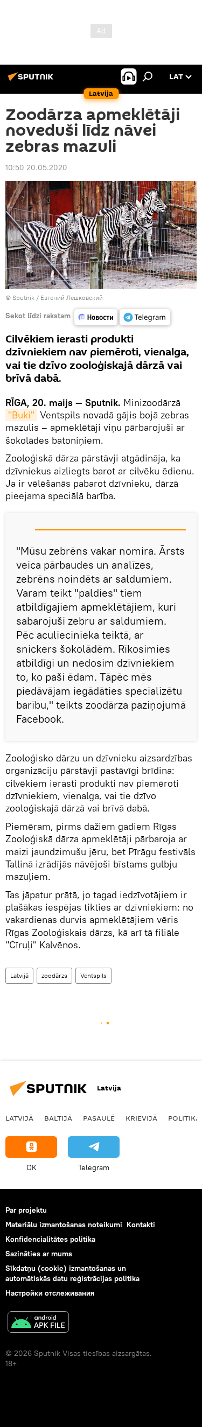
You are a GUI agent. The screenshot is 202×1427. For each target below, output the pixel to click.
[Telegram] (145, 317)
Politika (184, 1118)
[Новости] (95, 317)
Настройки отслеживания (49, 1293)
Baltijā (58, 1118)
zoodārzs (54, 975)
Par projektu (26, 1210)
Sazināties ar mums (38, 1253)
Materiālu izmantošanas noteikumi (63, 1224)
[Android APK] (38, 1323)
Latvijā (19, 975)
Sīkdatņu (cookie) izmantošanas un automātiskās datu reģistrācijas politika (72, 1273)
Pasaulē (99, 1118)
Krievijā (141, 1118)
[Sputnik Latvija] (32, 81)
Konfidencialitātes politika (50, 1239)
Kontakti (141, 1224)
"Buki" (21, 415)
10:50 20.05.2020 (36, 167)
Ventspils (93, 975)
